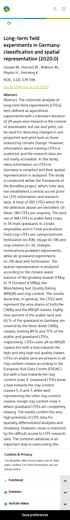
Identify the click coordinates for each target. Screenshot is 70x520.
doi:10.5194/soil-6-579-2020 (26, 86)
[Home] (9, 23)
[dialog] (35, 484)
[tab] (65, 481)
